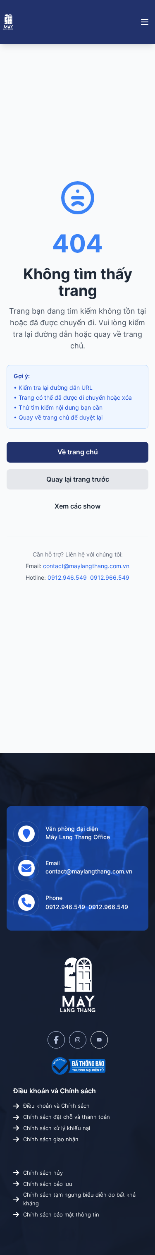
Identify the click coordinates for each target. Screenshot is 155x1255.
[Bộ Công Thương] (78, 1066)
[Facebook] (56, 1040)
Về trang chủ (77, 452)
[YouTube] (99, 1040)
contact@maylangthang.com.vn (86, 565)
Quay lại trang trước (77, 479)
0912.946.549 (67, 577)
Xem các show (77, 506)
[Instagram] (77, 1040)
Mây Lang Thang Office (77, 836)
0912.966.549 (109, 577)
